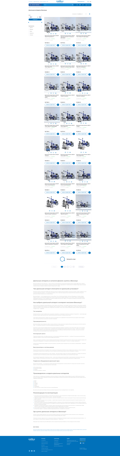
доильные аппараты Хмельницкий (47, 430)
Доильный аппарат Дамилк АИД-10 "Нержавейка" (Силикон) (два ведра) (52, 96)
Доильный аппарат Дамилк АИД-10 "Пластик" (52, 155)
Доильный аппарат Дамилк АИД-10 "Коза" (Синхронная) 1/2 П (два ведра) (83, 244)
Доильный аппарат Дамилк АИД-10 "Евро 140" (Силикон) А (83, 66)
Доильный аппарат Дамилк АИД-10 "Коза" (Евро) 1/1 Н (52, 66)
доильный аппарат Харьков (68, 430)
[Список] (89, 14)
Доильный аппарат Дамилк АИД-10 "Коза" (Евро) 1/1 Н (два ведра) (83, 36)
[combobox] (58, 5)
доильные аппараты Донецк (58, 430)
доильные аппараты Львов (47, 429)
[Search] (72, 4)
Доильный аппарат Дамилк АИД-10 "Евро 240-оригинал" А (52, 36)
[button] (51, 33)
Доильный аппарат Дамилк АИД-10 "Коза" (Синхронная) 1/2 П (68, 184)
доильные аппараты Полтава (58, 429)
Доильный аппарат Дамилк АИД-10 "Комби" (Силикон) (68, 96)
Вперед (81, 266)
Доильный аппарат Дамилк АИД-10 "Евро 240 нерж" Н (68, 213)
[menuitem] (31, 1)
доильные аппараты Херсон (78, 429)
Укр (90, 1)
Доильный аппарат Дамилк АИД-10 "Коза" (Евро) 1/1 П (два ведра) (52, 126)
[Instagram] (34, 451)
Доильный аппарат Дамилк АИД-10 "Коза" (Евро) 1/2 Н (68, 155)
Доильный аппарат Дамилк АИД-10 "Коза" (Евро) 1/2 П (83, 155)
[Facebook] (29, 451)
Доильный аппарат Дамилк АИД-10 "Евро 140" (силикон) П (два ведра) (68, 66)
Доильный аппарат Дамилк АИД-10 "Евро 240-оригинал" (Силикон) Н (52, 244)
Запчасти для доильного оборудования (58, 444)
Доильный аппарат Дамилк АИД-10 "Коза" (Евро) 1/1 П (68, 126)
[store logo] (60, 1)
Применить (35, 19)
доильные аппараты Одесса (68, 429)
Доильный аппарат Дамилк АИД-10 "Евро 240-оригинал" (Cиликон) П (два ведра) (68, 36)
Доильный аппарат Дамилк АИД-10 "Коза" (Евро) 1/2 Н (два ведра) (68, 244)
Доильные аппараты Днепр (38, 429)
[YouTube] (32, 451)
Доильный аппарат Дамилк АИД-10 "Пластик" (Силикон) (83, 96)
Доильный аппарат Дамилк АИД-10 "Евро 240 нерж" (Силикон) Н (52, 213)
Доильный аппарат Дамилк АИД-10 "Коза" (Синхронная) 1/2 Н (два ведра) (83, 214)
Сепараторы (56, 440)
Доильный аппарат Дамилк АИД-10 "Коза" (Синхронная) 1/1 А (52, 184)
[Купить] (58, 45)
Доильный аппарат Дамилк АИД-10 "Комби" (83, 126)
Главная (30, 7)
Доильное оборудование (36, 7)
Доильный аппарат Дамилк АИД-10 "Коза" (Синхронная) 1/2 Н (83, 184)
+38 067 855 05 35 (83, 438)
